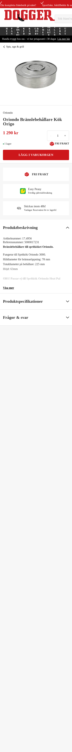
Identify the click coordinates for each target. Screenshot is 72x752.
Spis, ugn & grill (15, 46)
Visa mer (8, 287)
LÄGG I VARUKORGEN (36, 154)
